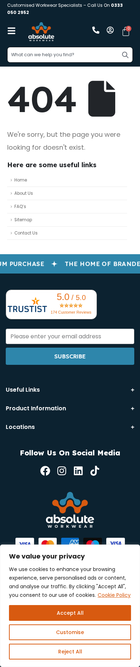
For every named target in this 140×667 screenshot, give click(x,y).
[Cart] (126, 31)
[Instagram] (62, 471)
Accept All (70, 613)
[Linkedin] (78, 471)
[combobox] (70, 55)
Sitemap (23, 220)
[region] (70, 606)
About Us (23, 193)
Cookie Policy (114, 595)
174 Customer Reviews (71, 312)
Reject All (70, 651)
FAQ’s (20, 206)
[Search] (125, 54)
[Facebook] (45, 471)
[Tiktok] (95, 471)
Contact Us (26, 233)
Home (20, 180)
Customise (70, 632)
